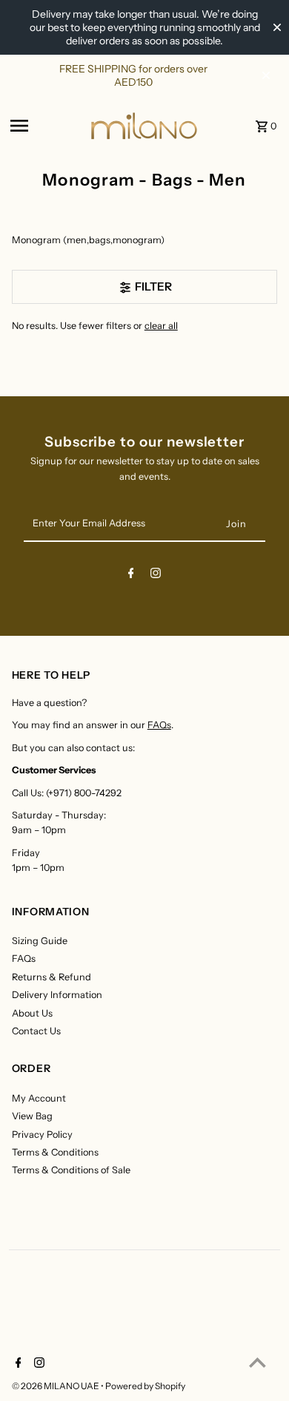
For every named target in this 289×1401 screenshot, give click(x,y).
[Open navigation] (45, 125)
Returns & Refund (51, 977)
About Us (32, 1013)
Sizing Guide (39, 940)
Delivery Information (57, 994)
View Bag (32, 1116)
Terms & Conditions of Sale (71, 1170)
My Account (39, 1098)
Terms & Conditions (55, 1152)
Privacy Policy (42, 1134)
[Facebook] (131, 575)
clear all (161, 325)
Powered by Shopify (145, 1385)
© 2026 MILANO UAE (56, 1385)
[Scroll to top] (257, 1362)
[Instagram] (155, 575)
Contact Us (36, 1031)
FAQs (159, 724)
